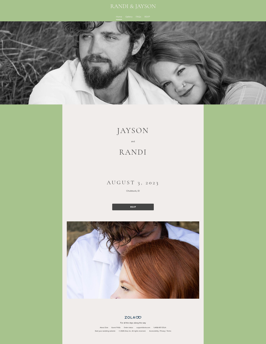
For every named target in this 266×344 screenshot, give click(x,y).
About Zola (104, 327)
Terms (169, 331)
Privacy (162, 331)
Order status (128, 327)
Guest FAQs (116, 327)
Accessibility (154, 331)
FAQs (138, 16)
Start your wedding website (105, 331)
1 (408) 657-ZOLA (160, 327)
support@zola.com (143, 327)
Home (119, 16)
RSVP (147, 16)
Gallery (128, 16)
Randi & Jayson (133, 6)
